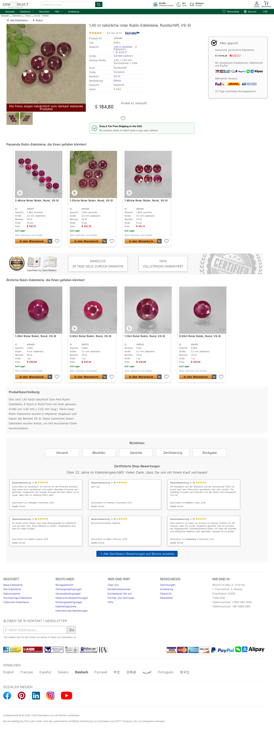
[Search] (98, 4)
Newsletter (166, 597)
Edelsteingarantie (65, 606)
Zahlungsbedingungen (68, 589)
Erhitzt (117, 80)
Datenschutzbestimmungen (71, 597)
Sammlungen (167, 584)
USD (265, 11)
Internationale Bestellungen (71, 610)
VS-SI (117, 76)
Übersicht (166, 593)
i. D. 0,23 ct (120, 52)
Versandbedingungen (68, 593)
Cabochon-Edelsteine (16, 602)
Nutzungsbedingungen (68, 602)
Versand (62, 453)
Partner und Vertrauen (121, 597)
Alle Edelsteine (12, 589)
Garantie (136, 453)
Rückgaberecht (64, 584)
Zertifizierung (172, 453)
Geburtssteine (11, 593)
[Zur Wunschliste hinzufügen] (123, 118)
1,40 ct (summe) (123, 46)
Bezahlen (98, 453)
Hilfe (59, 11)
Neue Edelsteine (13, 584)
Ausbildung (73, 11)
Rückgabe (209, 453)
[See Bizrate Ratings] (132, 33)
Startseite (10, 11)
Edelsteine (27, 11)
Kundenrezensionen (119, 589)
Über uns (113, 584)
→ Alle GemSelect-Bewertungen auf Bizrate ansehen (137, 554)
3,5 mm (118, 55)
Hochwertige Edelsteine (17, 597)
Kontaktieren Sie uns (120, 593)
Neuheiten (44, 11)
